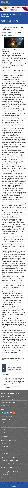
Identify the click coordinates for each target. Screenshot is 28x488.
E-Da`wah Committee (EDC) (8, 399)
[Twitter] (8, 413)
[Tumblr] (5, 413)
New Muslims (4, 446)
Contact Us (23, 483)
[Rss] (14, 413)
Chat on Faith (4, 436)
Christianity (10, 366)
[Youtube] (11, 413)
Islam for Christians (6, 419)
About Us (17, 483)
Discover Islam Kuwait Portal (8, 402)
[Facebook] (2, 413)
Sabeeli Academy (5, 443)
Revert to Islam (10, 483)
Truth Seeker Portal (6, 405)
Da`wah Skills (4, 474)
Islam (8, 367)
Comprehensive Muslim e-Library (10, 477)
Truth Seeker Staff (9, 35)
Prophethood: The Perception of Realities (14, 378)
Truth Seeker (4, 422)
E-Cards (3, 409)
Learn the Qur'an (5, 453)
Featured (19, 366)
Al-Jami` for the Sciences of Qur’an (10, 460)
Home (3, 483)
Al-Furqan (19, 309)
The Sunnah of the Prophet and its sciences (12, 464)
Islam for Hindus (5, 426)
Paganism (18, 367)
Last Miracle (4, 432)
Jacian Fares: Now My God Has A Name (14, 381)
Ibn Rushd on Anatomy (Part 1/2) (12, 379)
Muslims (13, 367)
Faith (15, 366)
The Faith (3, 429)
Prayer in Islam (5, 450)
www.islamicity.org (12, 360)
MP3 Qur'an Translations (7, 467)
